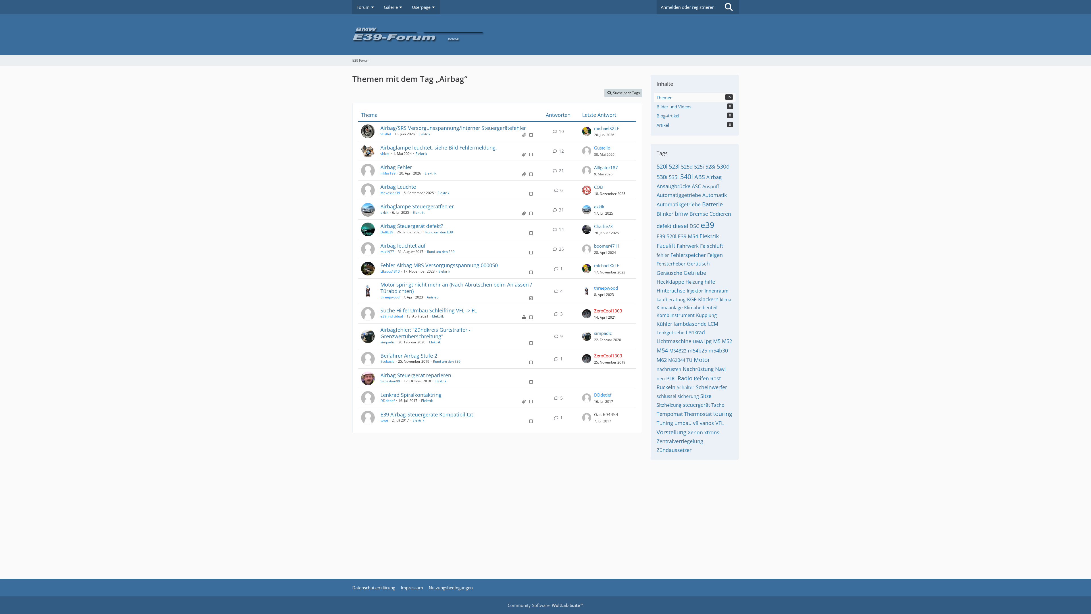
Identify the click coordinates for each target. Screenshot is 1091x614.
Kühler (664, 323)
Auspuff (710, 186)
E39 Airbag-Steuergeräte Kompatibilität (426, 414)
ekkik (384, 212)
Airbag (714, 177)
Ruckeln (666, 387)
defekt (664, 226)
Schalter (685, 387)
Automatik (714, 195)
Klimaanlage (670, 307)
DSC (694, 226)
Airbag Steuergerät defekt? (411, 226)
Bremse (699, 213)
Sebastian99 (390, 381)
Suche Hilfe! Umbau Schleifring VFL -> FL (428, 310)
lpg (708, 341)
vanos (707, 423)
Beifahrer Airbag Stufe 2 (408, 355)
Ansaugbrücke (673, 186)
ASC (696, 186)
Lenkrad (695, 332)
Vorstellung (671, 432)
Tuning (665, 423)
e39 (707, 224)
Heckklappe (670, 281)
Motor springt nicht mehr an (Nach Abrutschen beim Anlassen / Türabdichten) (456, 287)
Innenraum (716, 291)
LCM (713, 323)
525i (699, 166)
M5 (717, 341)
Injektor (695, 291)
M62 (662, 359)
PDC (671, 378)
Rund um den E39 (439, 232)
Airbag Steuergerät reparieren (415, 375)
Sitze (705, 396)
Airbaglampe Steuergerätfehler (417, 206)
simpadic (387, 342)
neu (661, 379)
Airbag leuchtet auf (403, 245)
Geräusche (669, 272)
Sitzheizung (669, 405)
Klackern (708, 299)
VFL (719, 423)
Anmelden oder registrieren (688, 7)
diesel (680, 226)
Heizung (694, 282)
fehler (663, 255)
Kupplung (706, 315)
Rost (715, 378)
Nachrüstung (698, 369)
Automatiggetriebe (679, 195)
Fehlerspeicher (688, 255)
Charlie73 (603, 226)
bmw (681, 213)
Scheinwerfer (711, 387)
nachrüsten (669, 369)
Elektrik (424, 134)
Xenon (695, 432)
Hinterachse (671, 290)
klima (725, 299)
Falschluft (711, 245)
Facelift (666, 246)
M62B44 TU (680, 360)
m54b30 (718, 350)
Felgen (715, 255)
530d (723, 166)
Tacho (717, 405)
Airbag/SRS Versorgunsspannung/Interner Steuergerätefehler (453, 128)
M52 (727, 341)
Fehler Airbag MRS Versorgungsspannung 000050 (439, 265)
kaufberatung (671, 299)
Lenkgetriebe (670, 332)
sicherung (688, 396)
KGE (692, 299)
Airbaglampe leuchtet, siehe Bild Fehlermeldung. (438, 147)
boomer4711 (607, 246)
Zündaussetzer (674, 450)
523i (674, 166)
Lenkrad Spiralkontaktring (411, 394)
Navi (720, 369)
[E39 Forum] (545, 34)
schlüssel (666, 396)
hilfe (710, 281)
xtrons (711, 432)
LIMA (698, 341)
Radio (685, 378)
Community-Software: (546, 605)
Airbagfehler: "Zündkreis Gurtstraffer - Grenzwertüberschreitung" (425, 333)
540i (686, 176)
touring (722, 414)
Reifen (701, 378)
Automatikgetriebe (679, 204)
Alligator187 (606, 167)
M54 (662, 350)
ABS (699, 177)
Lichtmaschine (674, 341)
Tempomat (670, 413)
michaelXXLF (606, 128)
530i (662, 177)
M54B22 (677, 351)
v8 (695, 423)
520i (662, 166)
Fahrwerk (688, 245)
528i (710, 166)
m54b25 (697, 350)
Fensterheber (671, 264)
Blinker (665, 213)
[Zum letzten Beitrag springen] (586, 131)
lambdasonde (690, 323)
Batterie (712, 204)
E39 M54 (688, 236)
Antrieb (432, 297)
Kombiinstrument (676, 315)
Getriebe (695, 273)
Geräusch (698, 263)
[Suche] (729, 7)
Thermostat (698, 413)
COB (598, 187)
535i (674, 177)
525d (687, 166)
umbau (683, 423)
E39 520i (666, 236)
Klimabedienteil (700, 307)
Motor (702, 360)
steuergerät (696, 404)
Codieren (720, 213)
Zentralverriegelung (680, 441)
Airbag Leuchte (398, 186)
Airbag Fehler (396, 167)
